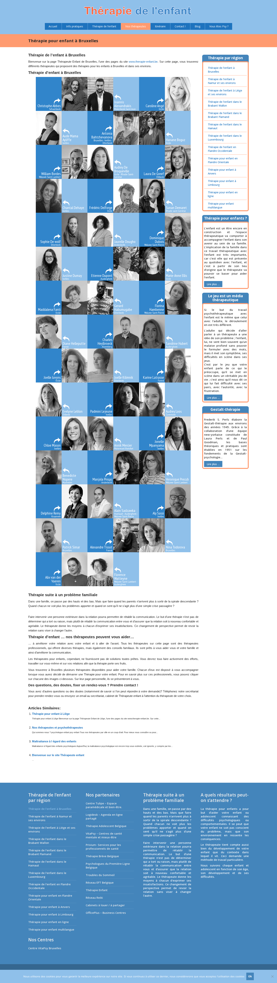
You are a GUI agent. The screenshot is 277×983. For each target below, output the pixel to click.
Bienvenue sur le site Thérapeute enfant (58, 755)
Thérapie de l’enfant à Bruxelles (221, 69)
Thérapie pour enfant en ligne (223, 194)
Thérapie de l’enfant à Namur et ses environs (222, 81)
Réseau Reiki (94, 897)
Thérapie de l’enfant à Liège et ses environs (225, 92)
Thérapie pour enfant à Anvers (222, 171)
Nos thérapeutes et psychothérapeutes (57, 727)
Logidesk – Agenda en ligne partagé (104, 816)
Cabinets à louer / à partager (105, 905)
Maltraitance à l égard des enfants (54, 741)
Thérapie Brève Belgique (102, 856)
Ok (250, 976)
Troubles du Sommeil (100, 875)
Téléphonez (170, 691)
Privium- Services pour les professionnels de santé (103, 846)
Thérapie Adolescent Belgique (106, 826)
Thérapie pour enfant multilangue (221, 205)
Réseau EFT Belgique (100, 882)
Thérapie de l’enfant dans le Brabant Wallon (225, 103)
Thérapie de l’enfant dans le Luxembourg (225, 137)
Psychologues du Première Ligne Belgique (108, 865)
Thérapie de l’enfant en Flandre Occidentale (222, 149)
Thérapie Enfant (97, 890)
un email (81, 695)
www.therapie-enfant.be (143, 61)
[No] (272, 976)
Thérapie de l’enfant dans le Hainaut (225, 126)
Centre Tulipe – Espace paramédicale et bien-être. (104, 805)
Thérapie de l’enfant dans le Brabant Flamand (225, 115)
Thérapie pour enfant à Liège (51, 713)
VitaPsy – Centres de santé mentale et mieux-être (104, 835)
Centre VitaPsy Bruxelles (44, 948)
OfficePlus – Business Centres (106, 913)
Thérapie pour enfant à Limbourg (222, 183)
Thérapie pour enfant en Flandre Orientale (223, 160)
